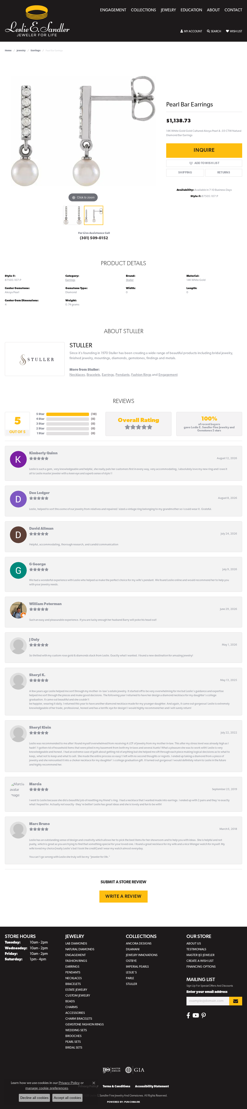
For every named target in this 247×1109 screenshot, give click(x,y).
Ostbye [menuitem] (131, 961)
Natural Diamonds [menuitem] (79, 949)
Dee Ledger (39, 493)
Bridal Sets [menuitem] (73, 1047)
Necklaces (77, 375)
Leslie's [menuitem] (131, 972)
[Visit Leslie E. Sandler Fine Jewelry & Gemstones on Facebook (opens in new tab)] (188, 1015)
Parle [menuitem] (130, 978)
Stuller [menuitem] (131, 984)
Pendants (123, 375)
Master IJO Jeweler (200, 955)
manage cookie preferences (46, 1088)
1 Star (40, 433)
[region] (83, 131)
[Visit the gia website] (134, 1070)
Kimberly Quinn (43, 453)
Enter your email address (206, 992)
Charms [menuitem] (71, 1007)
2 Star (40, 428)
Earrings (36, 50)
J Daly (34, 640)
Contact (233, 10)
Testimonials (196, 949)
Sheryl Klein (40, 728)
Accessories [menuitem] (75, 1013)
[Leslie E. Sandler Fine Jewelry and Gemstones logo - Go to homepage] (40, 21)
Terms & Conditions (116, 1086)
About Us (193, 943)
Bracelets (93, 375)
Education (191, 10)
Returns (223, 172)
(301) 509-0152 (94, 238)
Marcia (35, 784)
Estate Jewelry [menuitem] (76, 989)
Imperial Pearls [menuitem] (137, 966)
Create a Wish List (199, 961)
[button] (191, 31)
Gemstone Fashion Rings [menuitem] (84, 1024)
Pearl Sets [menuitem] (73, 1041)
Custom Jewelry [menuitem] (77, 995)
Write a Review (123, 896)
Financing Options (201, 966)
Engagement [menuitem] (75, 955)
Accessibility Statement (152, 1086)
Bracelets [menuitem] (73, 984)
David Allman (41, 529)
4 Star (40, 419)
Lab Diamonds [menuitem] (76, 943)
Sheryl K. (37, 675)
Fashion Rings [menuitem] (76, 961)
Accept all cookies (67, 1098)
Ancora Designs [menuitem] (138, 943)
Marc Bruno (39, 824)
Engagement (113, 10)
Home (8, 50)
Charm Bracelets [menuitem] (78, 1018)
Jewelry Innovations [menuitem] (142, 955)
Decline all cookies (34, 1098)
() (94, 414)
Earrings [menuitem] (72, 966)
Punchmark (132, 1102)
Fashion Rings (141, 375)
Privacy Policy (69, 1083)
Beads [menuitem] (70, 1001)
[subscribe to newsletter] (235, 1001)
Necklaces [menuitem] (73, 978)
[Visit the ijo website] (112, 1070)
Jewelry (168, 10)
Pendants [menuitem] (72, 972)
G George (37, 564)
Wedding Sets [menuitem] (76, 1030)
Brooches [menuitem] (73, 1036)
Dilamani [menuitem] (132, 949)
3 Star (40, 423)
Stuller (130, 280)
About (213, 10)
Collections (143, 10)
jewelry (21, 50)
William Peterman (45, 604)
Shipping (185, 172)
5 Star (40, 414)
